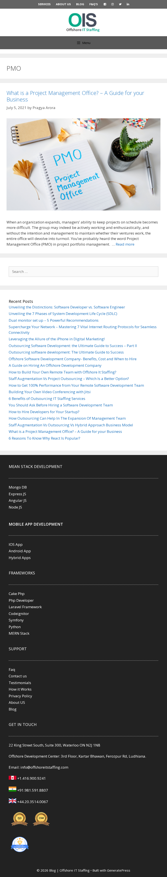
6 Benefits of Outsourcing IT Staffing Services (47, 398)
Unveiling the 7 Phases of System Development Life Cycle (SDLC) (63, 313)
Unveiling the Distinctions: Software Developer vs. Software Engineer (67, 307)
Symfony (16, 620)
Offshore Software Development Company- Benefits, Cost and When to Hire (73, 358)
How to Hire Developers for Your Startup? (44, 411)
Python (15, 626)
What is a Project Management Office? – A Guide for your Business (75, 96)
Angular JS (18, 500)
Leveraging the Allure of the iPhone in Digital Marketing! (57, 338)
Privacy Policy (20, 695)
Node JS (15, 507)
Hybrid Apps (20, 557)
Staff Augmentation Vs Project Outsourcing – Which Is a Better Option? (69, 378)
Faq (12, 669)
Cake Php (17, 593)
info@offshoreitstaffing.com (44, 767)
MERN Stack (19, 633)
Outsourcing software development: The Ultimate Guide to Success (66, 352)
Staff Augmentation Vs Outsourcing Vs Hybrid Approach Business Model (71, 424)
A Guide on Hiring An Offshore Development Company (55, 365)
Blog (13, 709)
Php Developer (21, 600)
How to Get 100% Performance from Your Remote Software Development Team (76, 385)
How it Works (20, 689)
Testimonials (20, 682)
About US (17, 702)
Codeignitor (19, 613)
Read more (125, 244)
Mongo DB (18, 487)
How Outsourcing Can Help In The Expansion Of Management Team (67, 418)
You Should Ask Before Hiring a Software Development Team (61, 405)
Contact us (18, 675)
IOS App (16, 544)
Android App (20, 550)
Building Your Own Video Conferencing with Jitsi (50, 391)
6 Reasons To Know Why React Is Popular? (44, 438)
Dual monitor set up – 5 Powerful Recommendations (54, 320)
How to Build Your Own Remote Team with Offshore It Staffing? (62, 372)
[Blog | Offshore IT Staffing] (83, 22)
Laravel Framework (25, 606)
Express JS (17, 493)
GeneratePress (118, 870)
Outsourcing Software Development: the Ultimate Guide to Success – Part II (73, 345)
